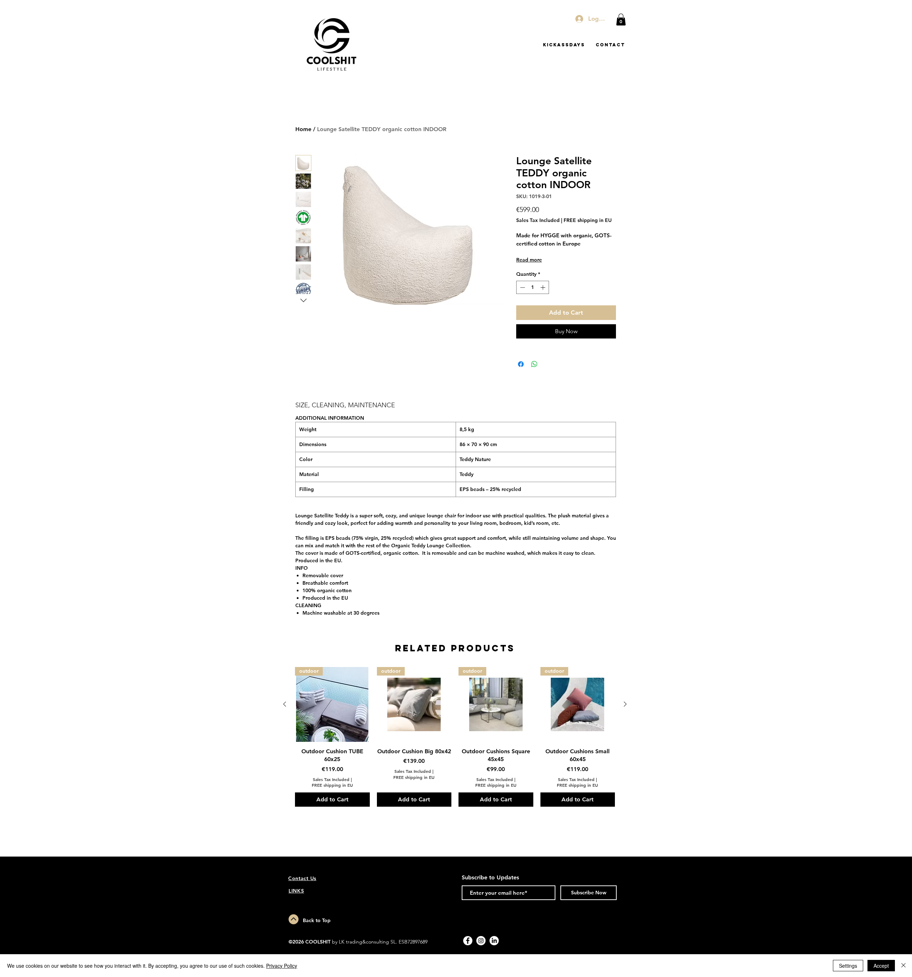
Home (303, 129)
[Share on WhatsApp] (534, 364)
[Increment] (543, 287)
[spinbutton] (532, 287)
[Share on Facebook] (521, 364)
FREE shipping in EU (588, 220)
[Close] (903, 965)
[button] (621, 19)
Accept (881, 965)
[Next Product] (625, 704)
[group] (454, 737)
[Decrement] (521, 287)
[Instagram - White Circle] (481, 940)
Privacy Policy (281, 965)
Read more (529, 260)
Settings (848, 965)
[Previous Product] (284, 704)
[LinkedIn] (494, 940)
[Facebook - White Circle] (467, 940)
